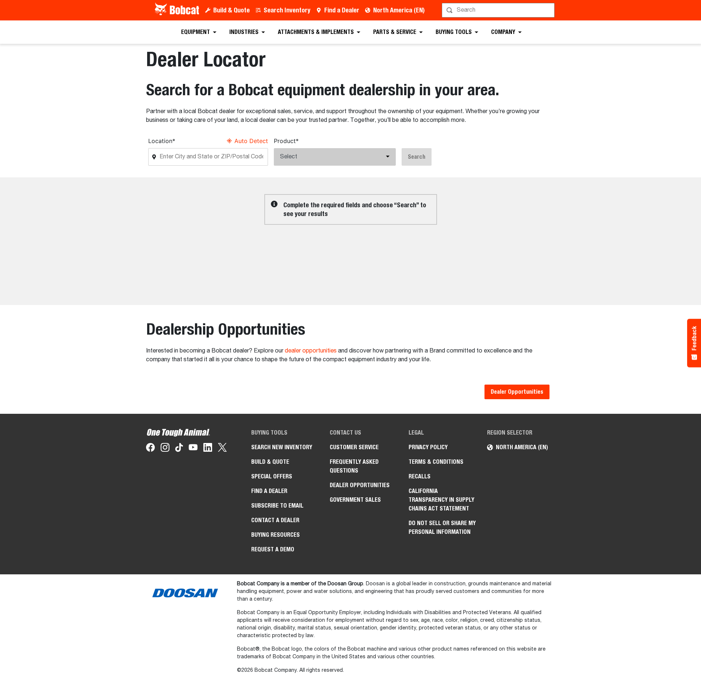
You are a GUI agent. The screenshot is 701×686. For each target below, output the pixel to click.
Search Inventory (287, 10)
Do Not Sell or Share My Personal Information (442, 527)
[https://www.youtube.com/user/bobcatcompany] (193, 449)
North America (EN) (399, 10)
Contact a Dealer (275, 520)
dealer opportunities (311, 351)
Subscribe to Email (277, 505)
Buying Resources (275, 534)
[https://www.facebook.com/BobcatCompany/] (150, 449)
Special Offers (271, 476)
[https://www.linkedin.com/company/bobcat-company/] (207, 449)
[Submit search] (548, 10)
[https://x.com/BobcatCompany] (222, 449)
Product (286, 140)
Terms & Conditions (436, 461)
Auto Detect (251, 140)
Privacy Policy (428, 447)
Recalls (419, 476)
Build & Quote (231, 10)
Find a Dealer (341, 10)
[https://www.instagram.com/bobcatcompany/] (165, 449)
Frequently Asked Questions (354, 466)
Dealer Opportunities (517, 391)
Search (416, 156)
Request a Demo (272, 549)
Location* (161, 140)
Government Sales (355, 499)
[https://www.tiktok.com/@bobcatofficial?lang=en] (179, 449)
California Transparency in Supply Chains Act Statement (441, 499)
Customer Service (354, 447)
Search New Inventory (281, 447)
